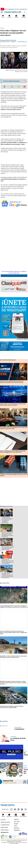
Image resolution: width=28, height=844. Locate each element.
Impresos (17, 830)
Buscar (3, 819)
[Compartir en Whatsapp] (19, 87)
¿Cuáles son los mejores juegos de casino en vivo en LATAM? (14, 475)
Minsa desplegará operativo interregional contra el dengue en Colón (8, 548)
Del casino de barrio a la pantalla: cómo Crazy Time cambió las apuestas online (13, 428)
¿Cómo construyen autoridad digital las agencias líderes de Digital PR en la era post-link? (13, 451)
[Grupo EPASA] (23, 834)
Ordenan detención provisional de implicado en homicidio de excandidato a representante (7, 520)
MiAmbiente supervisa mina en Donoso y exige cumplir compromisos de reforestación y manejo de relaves (13, 683)
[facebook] (15, 809)
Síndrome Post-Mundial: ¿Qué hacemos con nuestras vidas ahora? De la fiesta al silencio (11, 381)
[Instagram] (25, 809)
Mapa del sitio (5, 822)
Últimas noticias (7, 506)
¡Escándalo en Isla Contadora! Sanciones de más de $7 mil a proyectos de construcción (13, 656)
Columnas (4, 721)
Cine (15, 826)
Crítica (16, 819)
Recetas (16, 828)
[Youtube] (22, 809)
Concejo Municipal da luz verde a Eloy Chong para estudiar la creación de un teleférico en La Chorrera (14, 606)
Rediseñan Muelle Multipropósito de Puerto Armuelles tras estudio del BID (11, 706)
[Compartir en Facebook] (4, 87)
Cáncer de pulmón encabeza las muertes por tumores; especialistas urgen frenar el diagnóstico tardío (13, 632)
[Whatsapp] (11, 809)
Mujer (16, 824)
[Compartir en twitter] (12, 87)
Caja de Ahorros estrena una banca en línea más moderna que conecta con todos (12, 404)
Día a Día (17, 821)
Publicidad (4, 827)
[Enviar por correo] (24, 87)
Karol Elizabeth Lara (5, 41)
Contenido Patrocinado (8, 360)
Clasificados (5, 825)
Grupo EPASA (5, 830)
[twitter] (18, 809)
